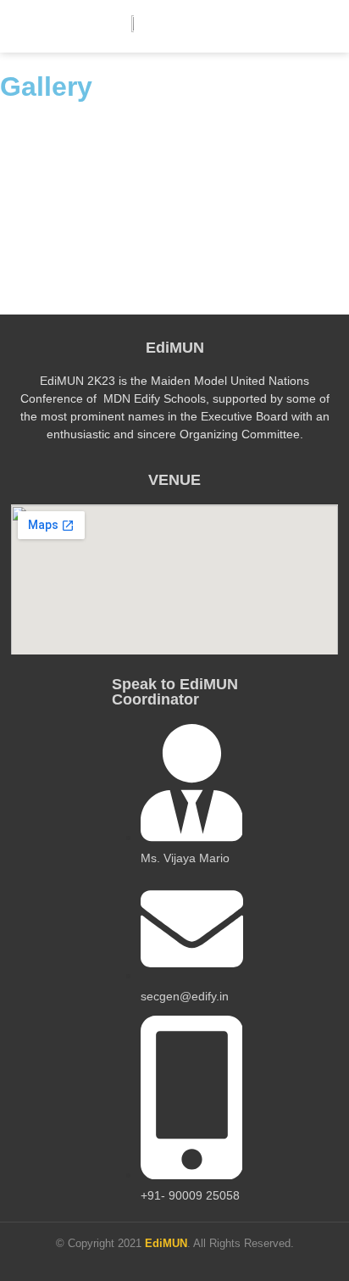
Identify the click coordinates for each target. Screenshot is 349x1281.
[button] (325, 26)
